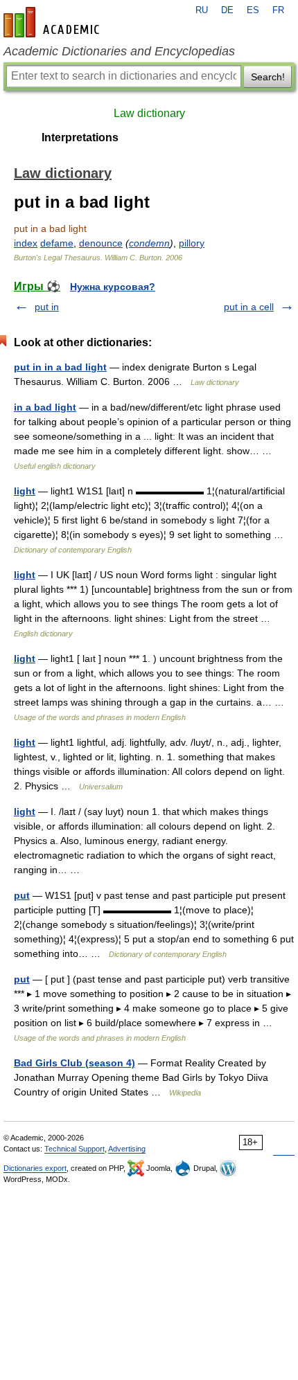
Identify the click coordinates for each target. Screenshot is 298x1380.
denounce (101, 243)
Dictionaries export (35, 1168)
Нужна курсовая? (112, 286)
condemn (149, 243)
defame (56, 243)
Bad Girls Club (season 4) (74, 1062)
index (25, 243)
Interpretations (80, 137)
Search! (268, 76)
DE (227, 10)
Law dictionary (149, 113)
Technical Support (74, 1149)
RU (201, 10)
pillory (191, 243)
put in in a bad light (60, 367)
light (24, 490)
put (22, 895)
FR (278, 10)
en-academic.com (53, 22)
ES (253, 10)
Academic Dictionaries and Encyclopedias (119, 51)
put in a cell (249, 306)
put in (47, 306)
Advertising (127, 1149)
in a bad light (45, 407)
